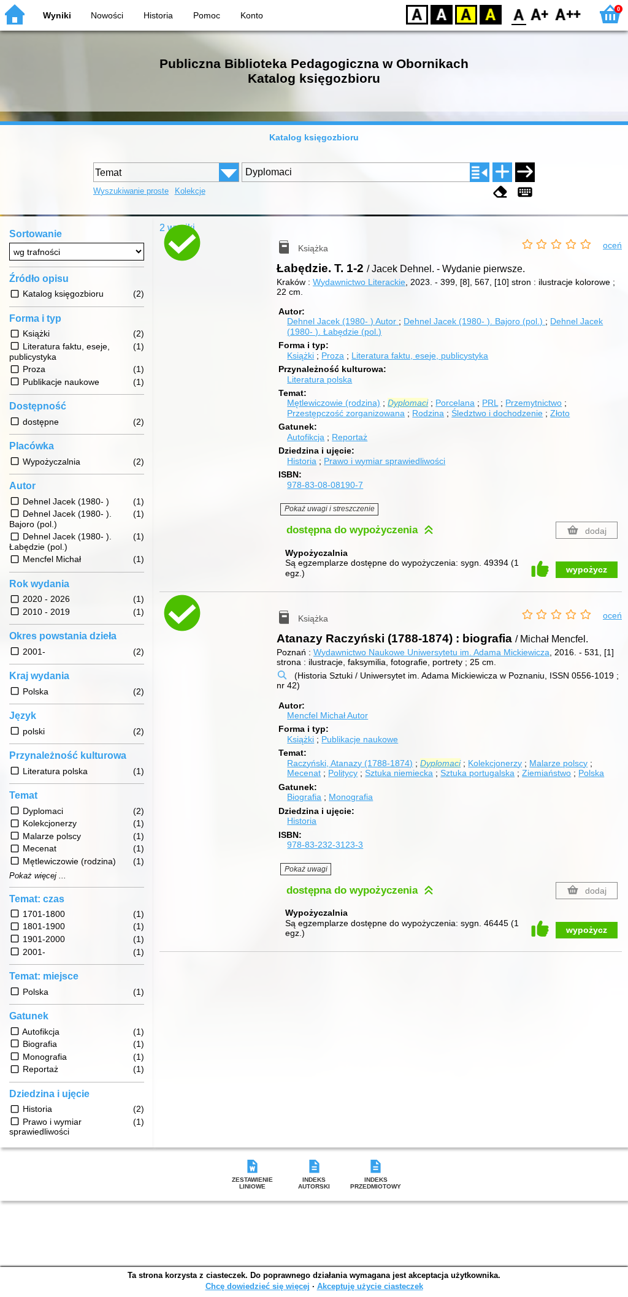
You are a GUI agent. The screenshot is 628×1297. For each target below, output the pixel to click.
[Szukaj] (525, 172)
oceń (612, 245)
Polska (591, 773)
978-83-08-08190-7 (325, 485)
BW (442, 14)
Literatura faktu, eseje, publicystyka (419, 355)
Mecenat (304, 773)
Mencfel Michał (327, 715)
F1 (540, 14)
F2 (568, 14)
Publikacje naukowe (359, 739)
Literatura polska (319, 379)
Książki (300, 355)
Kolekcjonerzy (495, 763)
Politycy (343, 773)
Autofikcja (305, 437)
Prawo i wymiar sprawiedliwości (384, 461)
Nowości (107, 15)
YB (466, 14)
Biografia (304, 797)
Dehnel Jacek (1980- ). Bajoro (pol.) (474, 321)
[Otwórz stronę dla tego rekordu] (227, 253)
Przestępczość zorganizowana (346, 413)
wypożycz (586, 569)
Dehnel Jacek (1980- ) (341, 321)
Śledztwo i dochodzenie (497, 413)
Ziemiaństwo (546, 773)
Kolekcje (190, 191)
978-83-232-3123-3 (325, 845)
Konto (251, 15)
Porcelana (455, 403)
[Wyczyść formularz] (500, 192)
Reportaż (349, 437)
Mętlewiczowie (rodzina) (333, 403)
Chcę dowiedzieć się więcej (257, 1286)
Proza (332, 355)
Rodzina (428, 413)
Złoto (560, 413)
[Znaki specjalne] (525, 192)
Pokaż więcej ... (37, 876)
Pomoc (206, 15)
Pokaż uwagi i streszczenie (330, 508)
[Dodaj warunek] (502, 172)
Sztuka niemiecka (399, 773)
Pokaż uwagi (306, 869)
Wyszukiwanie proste (131, 191)
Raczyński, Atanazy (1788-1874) (350, 763)
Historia (158, 15)
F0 (519, 14)
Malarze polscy (558, 763)
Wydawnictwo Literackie (359, 282)
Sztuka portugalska (477, 773)
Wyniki (57, 15)
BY (490, 14)
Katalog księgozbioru (314, 137)
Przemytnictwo (533, 403)
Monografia (351, 797)
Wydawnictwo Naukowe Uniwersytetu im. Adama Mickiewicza (431, 652)
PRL (490, 403)
